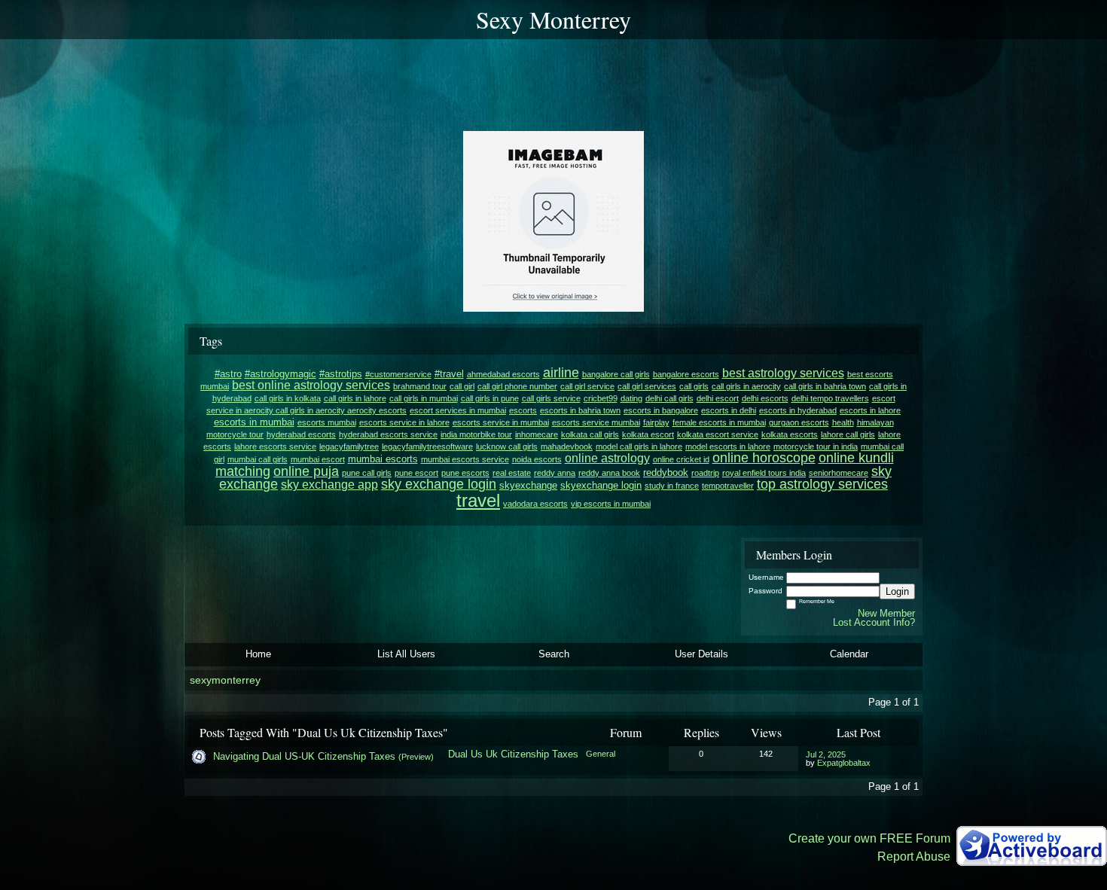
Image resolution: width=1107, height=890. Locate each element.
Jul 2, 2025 (826, 754)
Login (897, 591)
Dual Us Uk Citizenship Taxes (513, 754)
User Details (701, 654)
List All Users (406, 654)
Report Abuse (913, 856)
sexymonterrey (225, 680)
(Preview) (416, 756)
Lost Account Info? (874, 622)
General (600, 753)
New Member (886, 613)
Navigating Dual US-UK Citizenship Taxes (304, 756)
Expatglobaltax (844, 762)
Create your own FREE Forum (869, 838)
